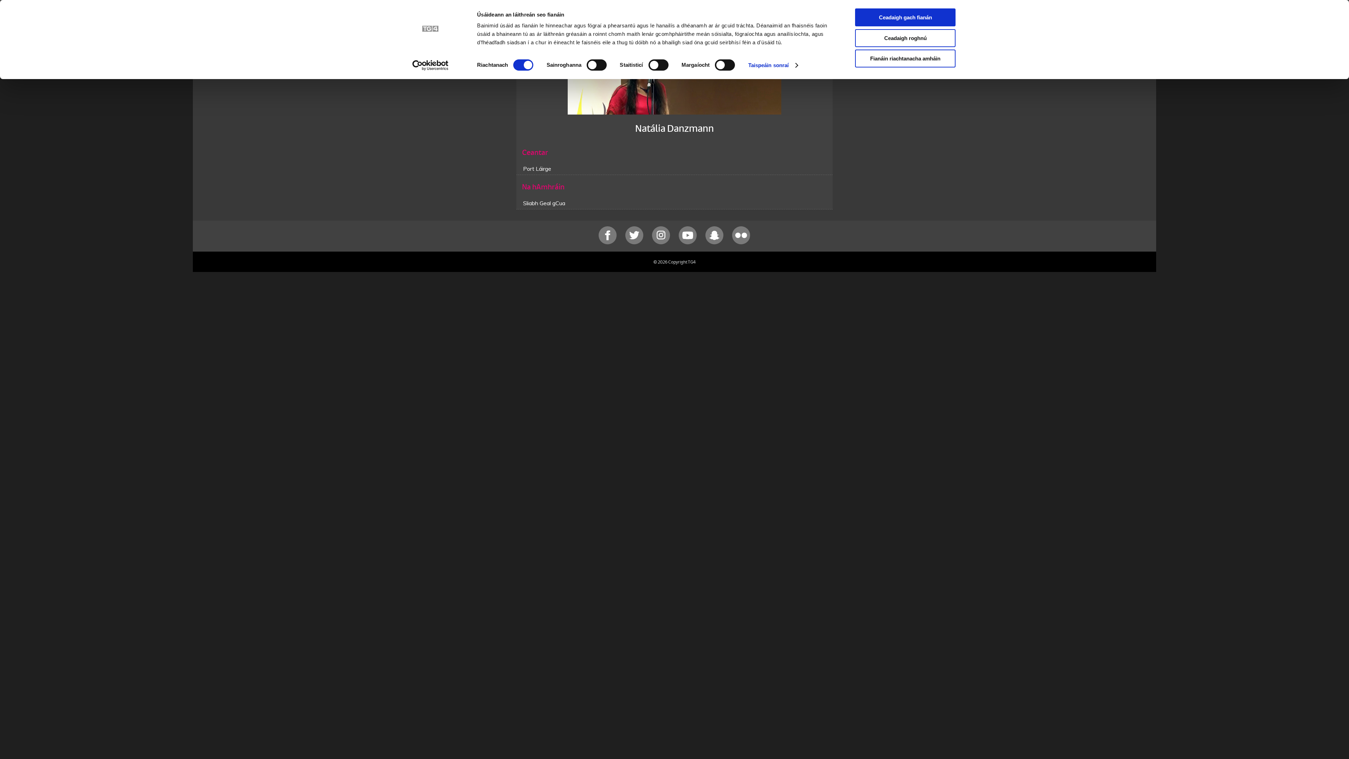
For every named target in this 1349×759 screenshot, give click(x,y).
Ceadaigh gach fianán (905, 17)
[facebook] (608, 243)
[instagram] (662, 243)
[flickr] (741, 243)
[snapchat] (715, 243)
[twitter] (635, 243)
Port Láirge (537, 168)
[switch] (597, 65)
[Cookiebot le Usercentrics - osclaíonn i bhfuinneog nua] (430, 65)
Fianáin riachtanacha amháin (905, 58)
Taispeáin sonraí (768, 65)
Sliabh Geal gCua (544, 203)
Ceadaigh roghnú (905, 38)
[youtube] (688, 243)
